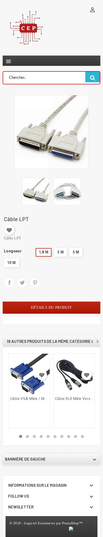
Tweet (22, 282)
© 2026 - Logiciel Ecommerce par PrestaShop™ (46, 523)
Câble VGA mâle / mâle (29, 399)
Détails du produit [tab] (51, 308)
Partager (9, 282)
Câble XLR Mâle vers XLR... (74, 399)
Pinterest (35, 282)
